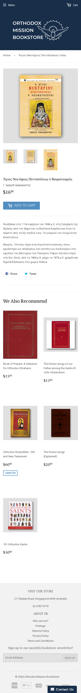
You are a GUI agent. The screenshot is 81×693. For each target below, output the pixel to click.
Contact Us (64, 689)
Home (6, 55)
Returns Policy (40, 630)
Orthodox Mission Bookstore (42, 676)
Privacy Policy (41, 635)
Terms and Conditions (40, 640)
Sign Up (70, 657)
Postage (40, 625)
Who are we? (40, 620)
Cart (75, 5)
